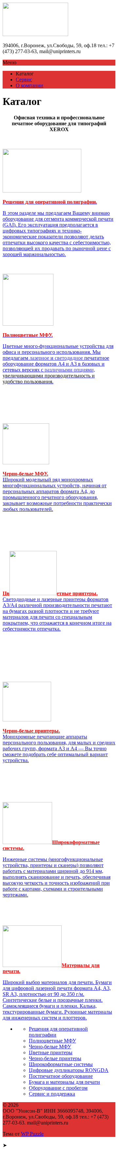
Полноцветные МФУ (52, 1040)
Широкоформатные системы (61, 1064)
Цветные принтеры (50, 1052)
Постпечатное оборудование (61, 1076)
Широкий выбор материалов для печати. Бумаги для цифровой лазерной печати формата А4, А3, (57, 999)
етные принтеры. (77, 593)
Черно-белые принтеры (55, 1058)
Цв (6, 593)
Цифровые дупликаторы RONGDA (68, 1070)
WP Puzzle (32, 1134)
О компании (29, 85)
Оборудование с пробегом (58, 1088)
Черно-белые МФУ (50, 1046)
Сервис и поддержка (52, 1094)
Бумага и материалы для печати (64, 1082)
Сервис (24, 79)
